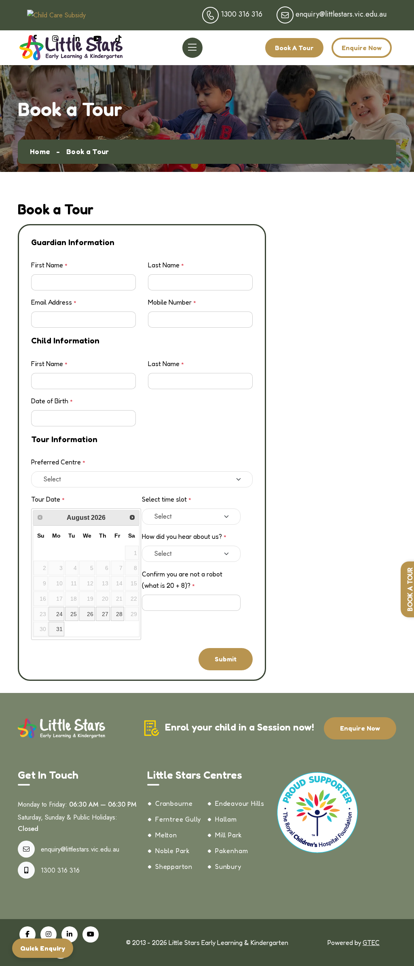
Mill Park (228, 835)
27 (105, 614)
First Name (49, 265)
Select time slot (166, 499)
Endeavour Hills (239, 803)
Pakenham (231, 850)
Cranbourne (174, 803)
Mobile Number (172, 302)
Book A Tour (294, 48)
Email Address (53, 302)
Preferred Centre (58, 462)
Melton (166, 835)
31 (59, 629)
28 (119, 614)
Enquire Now (362, 48)
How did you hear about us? (184, 536)
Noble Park (172, 850)
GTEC (371, 942)
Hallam (226, 819)
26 (90, 614)
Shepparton (173, 866)
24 (59, 614)
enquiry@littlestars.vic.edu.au (80, 849)
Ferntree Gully (178, 819)
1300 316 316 (60, 870)
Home (40, 151)
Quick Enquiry (42, 948)
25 (73, 614)
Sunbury (228, 866)
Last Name (166, 265)
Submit (226, 659)
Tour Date (48, 499)
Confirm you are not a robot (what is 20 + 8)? (182, 579)
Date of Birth (52, 401)
